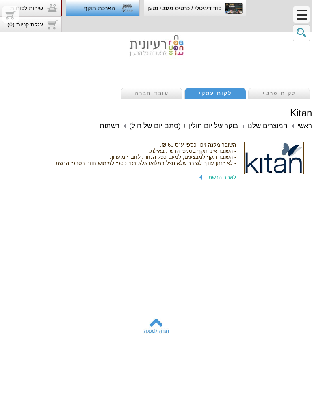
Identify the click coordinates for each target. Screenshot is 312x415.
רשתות (109, 126)
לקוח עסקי (215, 93)
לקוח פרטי (279, 93)
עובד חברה (151, 93)
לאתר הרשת (222, 177)
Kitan (301, 112)
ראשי (304, 126)
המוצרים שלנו (268, 126)
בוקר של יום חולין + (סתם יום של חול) (183, 126)
